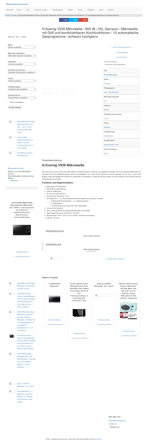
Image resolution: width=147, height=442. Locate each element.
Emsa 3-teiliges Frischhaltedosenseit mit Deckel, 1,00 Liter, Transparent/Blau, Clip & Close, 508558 (25, 142)
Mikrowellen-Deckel (16, 168)
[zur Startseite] (34, 4)
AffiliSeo (99, 439)
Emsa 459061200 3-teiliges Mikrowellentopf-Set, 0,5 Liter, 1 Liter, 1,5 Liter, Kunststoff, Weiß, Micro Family (26, 127)
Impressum (113, 424)
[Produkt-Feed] (110, 433)
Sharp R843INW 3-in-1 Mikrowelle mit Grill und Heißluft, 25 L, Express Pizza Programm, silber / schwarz (25, 396)
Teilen (66, 20)
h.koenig (13, 15)
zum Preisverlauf (121, 57)
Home (8, 15)
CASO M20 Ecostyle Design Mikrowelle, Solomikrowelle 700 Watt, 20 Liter (26, 286)
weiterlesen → (15, 180)
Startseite (9, 10)
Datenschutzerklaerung (117, 420)
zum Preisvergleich (121, 52)
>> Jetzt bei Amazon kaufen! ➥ (22, 256)
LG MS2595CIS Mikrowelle (54, 284)
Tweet (75, 20)
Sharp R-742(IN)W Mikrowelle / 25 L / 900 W (103, 284)
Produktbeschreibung (22, 252)
